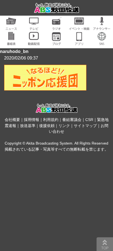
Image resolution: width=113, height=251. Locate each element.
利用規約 (50, 119)
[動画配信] (33, 42)
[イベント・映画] (79, 27)
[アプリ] (79, 42)
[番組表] (11, 42)
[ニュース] (11, 27)
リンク (64, 125)
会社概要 (12, 119)
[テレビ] (33, 27)
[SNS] (102, 42)
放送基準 (27, 125)
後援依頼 (47, 125)
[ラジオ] (56, 27)
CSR (89, 119)
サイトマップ (85, 125)
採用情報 (31, 119)
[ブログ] (56, 42)
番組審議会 (71, 119)
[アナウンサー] (102, 27)
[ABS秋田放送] (56, 9)
